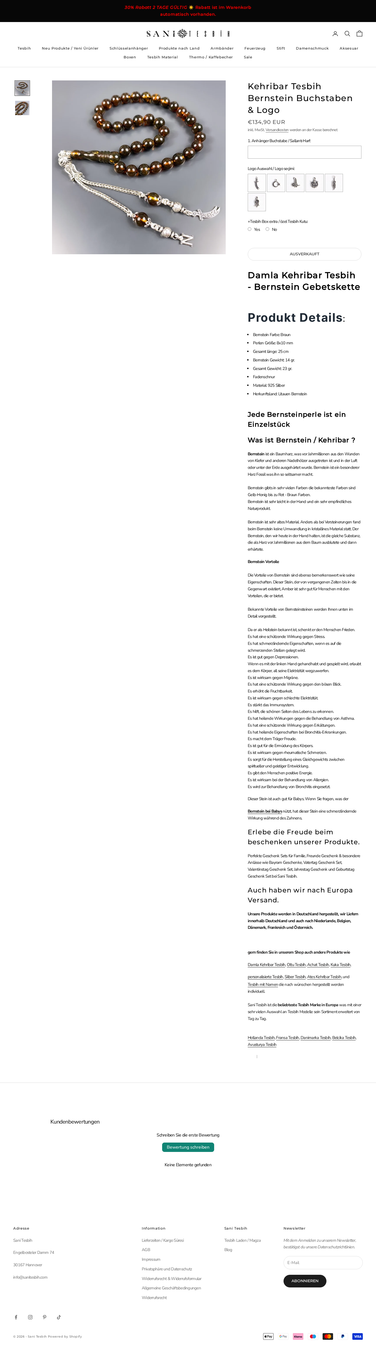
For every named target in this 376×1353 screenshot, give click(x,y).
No (274, 229)
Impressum (151, 1259)
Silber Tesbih (295, 976)
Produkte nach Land (179, 48)
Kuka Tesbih (341, 964)
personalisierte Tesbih (265, 976)
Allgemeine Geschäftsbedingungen (171, 1288)
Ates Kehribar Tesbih (324, 976)
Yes (257, 229)
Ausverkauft (304, 253)
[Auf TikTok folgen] (59, 1317)
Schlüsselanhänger (129, 48)
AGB (146, 1249)
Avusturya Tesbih (262, 1044)
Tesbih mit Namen (263, 984)
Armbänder (222, 48)
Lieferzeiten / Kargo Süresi (163, 1240)
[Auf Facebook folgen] (16, 1317)
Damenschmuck (312, 48)
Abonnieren (304, 1280)
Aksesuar (349, 48)
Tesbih (24, 48)
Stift (281, 48)
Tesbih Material (162, 57)
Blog (228, 1249)
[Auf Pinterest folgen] (44, 1317)
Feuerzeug (255, 48)
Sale (248, 57)
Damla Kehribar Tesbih (266, 964)
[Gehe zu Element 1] (22, 88)
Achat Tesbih (318, 964)
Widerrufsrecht (154, 1297)
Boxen (130, 57)
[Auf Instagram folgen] (30, 1317)
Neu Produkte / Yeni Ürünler (70, 48)
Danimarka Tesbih (316, 1037)
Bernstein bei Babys (265, 811)
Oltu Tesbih (296, 964)
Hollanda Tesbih (261, 1037)
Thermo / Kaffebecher (211, 57)
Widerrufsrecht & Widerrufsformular (171, 1278)
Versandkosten (277, 129)
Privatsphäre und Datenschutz (167, 1269)
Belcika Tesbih (344, 1037)
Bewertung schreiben (188, 1147)
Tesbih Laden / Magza (242, 1240)
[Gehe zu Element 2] (22, 108)
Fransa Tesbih (287, 1037)
